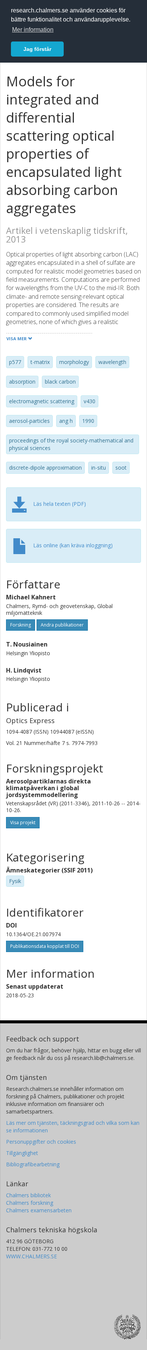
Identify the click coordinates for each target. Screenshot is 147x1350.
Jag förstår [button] (37, 49)
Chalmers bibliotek (28, 1195)
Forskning (20, 625)
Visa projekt (22, 822)
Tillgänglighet (22, 1152)
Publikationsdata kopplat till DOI (44, 946)
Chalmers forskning (29, 1202)
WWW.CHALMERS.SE (31, 1256)
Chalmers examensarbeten (39, 1210)
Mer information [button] (33, 29)
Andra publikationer (62, 625)
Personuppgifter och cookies (41, 1141)
